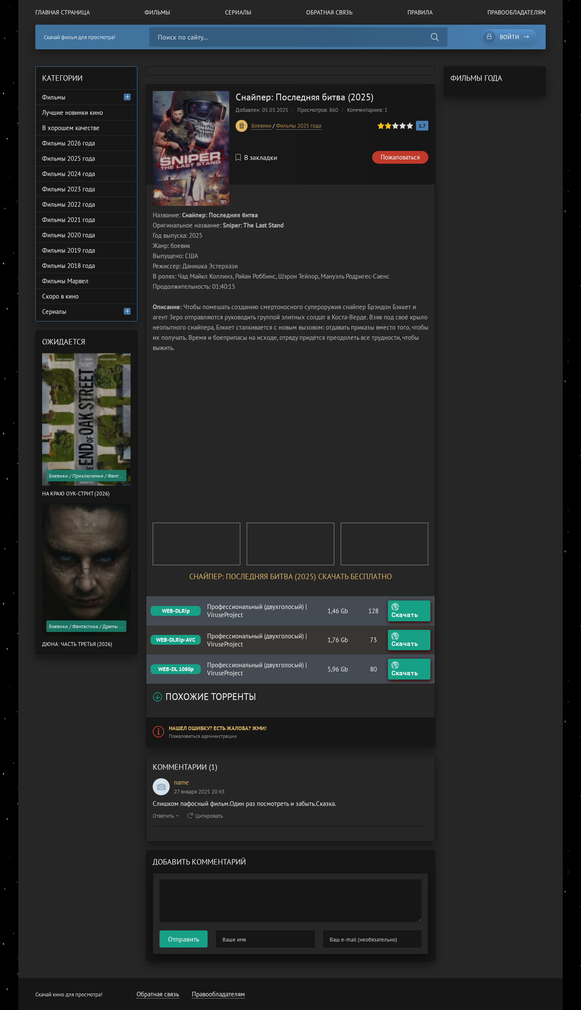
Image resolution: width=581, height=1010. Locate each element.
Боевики (261, 125)
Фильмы (157, 12)
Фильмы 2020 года (68, 235)
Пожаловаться (400, 157)
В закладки (260, 157)
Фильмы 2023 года (68, 189)
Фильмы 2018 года (68, 266)
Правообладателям (516, 12)
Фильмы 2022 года (68, 204)
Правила (420, 12)
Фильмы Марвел (65, 281)
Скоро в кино (60, 296)
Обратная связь (329, 12)
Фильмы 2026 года (68, 143)
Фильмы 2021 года (68, 220)
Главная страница (62, 12)
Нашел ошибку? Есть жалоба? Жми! (218, 728)
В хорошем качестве (71, 128)
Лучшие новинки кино (72, 112)
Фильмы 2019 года (68, 250)
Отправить (183, 939)
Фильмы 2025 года (298, 125)
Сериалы (238, 12)
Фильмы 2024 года (68, 174)
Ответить (163, 815)
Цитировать (209, 815)
